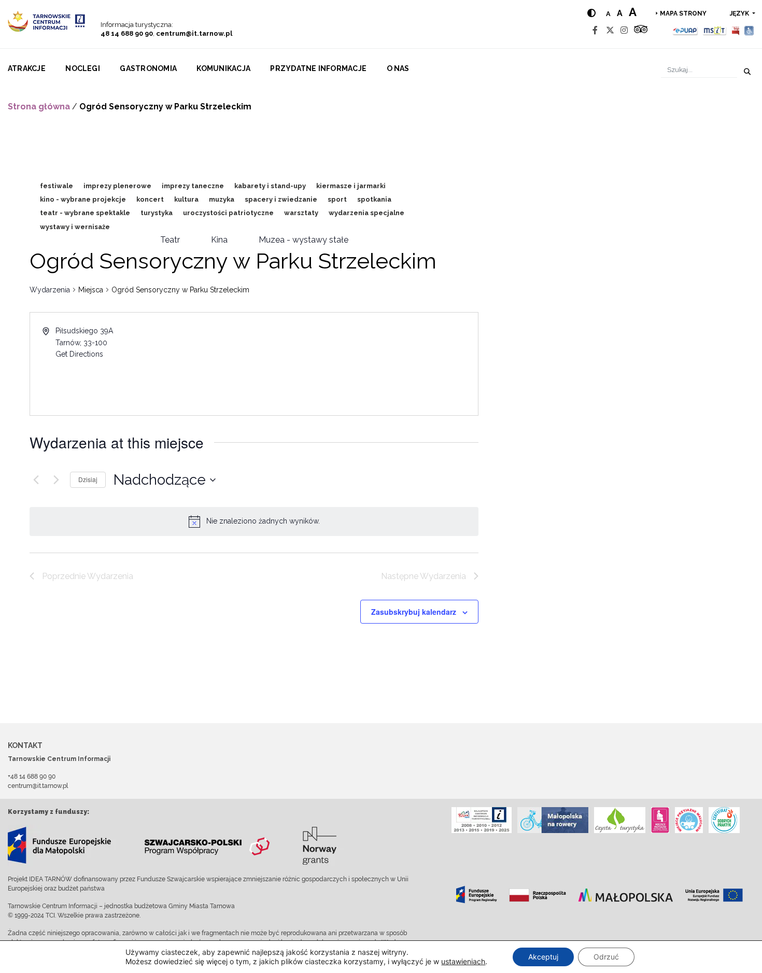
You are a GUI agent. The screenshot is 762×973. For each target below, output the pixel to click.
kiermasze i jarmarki (351, 186)
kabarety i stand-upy (270, 186)
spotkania (374, 199)
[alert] (263, 521)
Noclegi (82, 68)
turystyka (156, 213)
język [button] (740, 13)
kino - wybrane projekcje (83, 199)
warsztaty (301, 213)
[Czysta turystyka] (619, 820)
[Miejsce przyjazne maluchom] (689, 820)
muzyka (221, 199)
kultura (186, 199)
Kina (219, 240)
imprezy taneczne (193, 186)
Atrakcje (27, 68)
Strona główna (39, 106)
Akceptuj (543, 956)
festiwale (56, 186)
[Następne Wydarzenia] (56, 480)
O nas (398, 68)
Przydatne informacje (318, 68)
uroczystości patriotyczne (228, 213)
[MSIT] (714, 30)
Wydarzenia (50, 290)
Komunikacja (223, 68)
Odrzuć (606, 956)
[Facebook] (595, 30)
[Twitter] (610, 30)
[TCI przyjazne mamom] (660, 820)
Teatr (170, 240)
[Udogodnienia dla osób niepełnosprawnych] (749, 30)
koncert (150, 199)
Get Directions (79, 354)
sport (337, 199)
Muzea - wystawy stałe (303, 240)
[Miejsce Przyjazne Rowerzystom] (552, 820)
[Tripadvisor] (640, 30)
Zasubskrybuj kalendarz (413, 612)
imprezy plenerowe (117, 186)
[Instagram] (624, 30)
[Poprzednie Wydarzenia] (36, 480)
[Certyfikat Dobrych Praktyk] (724, 820)
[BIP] (735, 30)
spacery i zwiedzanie (281, 199)
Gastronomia (148, 68)
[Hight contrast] (591, 13)
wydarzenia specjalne (366, 213)
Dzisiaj (87, 479)
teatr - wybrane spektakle (85, 213)
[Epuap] (685, 30)
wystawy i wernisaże (75, 227)
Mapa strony (683, 13)
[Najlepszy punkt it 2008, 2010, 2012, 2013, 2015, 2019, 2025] (481, 820)
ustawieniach (463, 961)
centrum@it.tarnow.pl (194, 33)
